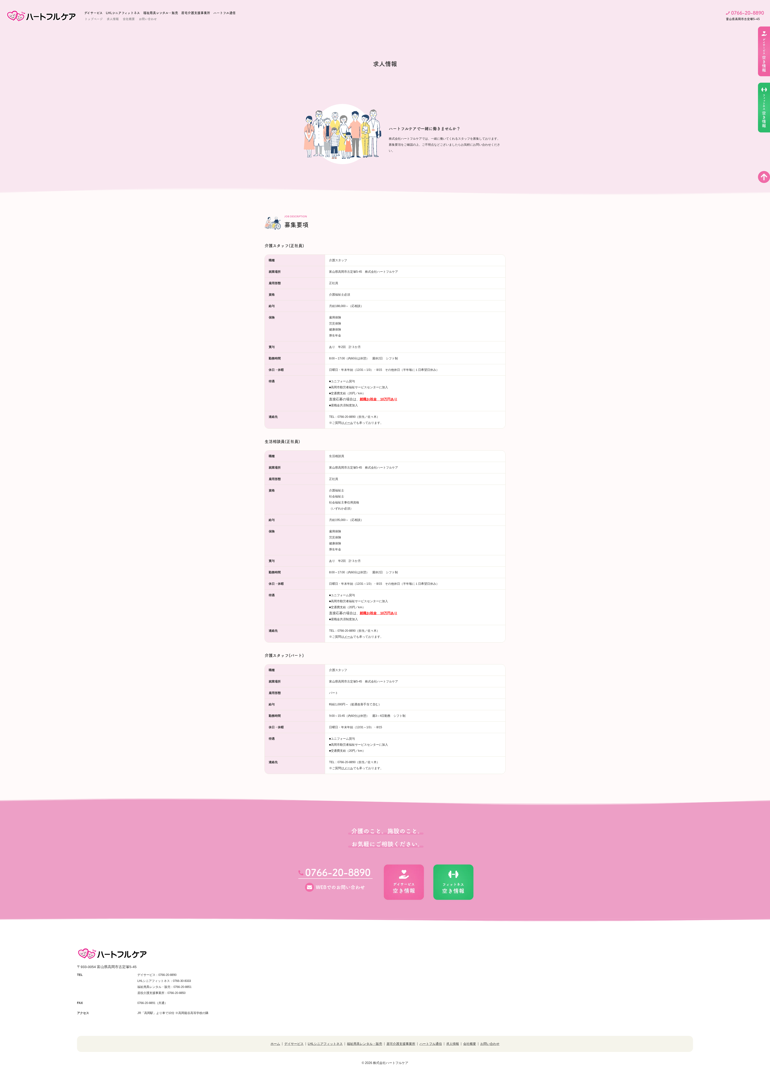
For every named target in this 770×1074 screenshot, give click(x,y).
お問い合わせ (148, 18)
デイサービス (93, 12)
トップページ (94, 18)
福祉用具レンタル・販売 (160, 12)
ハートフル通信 (224, 12)
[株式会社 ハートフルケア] (41, 16)
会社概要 (129, 18)
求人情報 (113, 18)
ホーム (275, 1044)
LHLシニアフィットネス (123, 12)
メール (348, 422)
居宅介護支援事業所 (195, 12)
